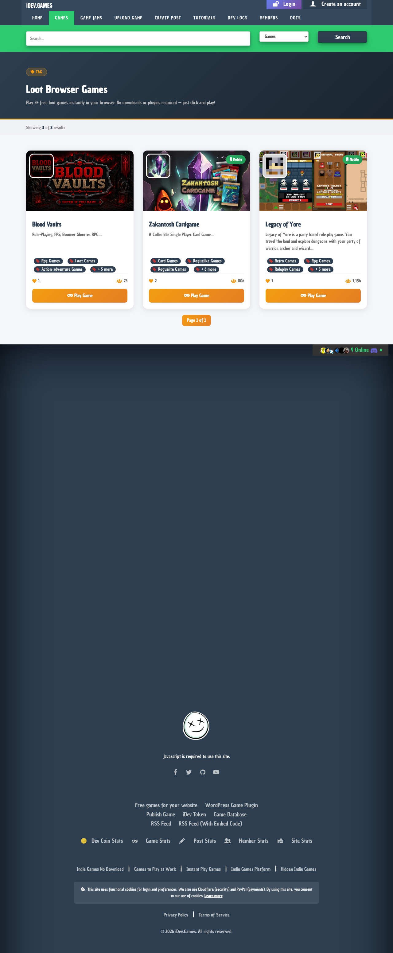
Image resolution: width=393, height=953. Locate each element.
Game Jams (91, 18)
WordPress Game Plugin (231, 805)
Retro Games (285, 261)
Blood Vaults (46, 224)
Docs (295, 18)
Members (269, 18)
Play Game (83, 295)
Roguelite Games (172, 269)
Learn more (213, 895)
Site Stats (300, 841)
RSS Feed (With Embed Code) (210, 824)
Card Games (168, 261)
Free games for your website (167, 805)
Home (37, 18)
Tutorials (204, 18)
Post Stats (203, 841)
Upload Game (128, 18)
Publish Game (161, 814)
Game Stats (156, 841)
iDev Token (195, 814)
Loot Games (85, 261)
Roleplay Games (287, 269)
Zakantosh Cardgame (174, 224)
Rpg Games (50, 261)
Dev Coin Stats (105, 841)
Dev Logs (237, 18)
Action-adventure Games (62, 269)
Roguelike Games (207, 261)
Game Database (230, 814)
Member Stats (252, 841)
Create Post (168, 18)
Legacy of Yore (283, 224)
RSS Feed (162, 824)
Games (61, 18)
